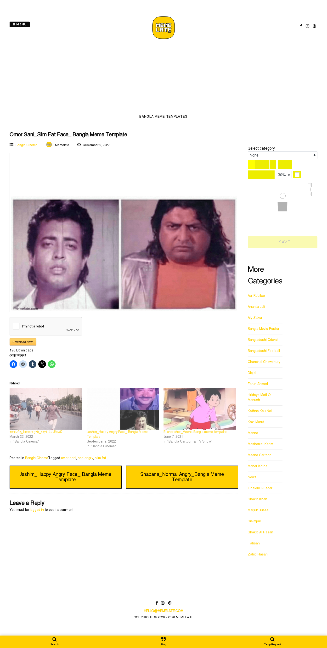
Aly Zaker (255, 318)
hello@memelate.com (163, 611)
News (252, 477)
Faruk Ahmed (258, 384)
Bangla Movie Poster (263, 329)
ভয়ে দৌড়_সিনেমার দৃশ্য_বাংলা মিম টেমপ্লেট (36, 432)
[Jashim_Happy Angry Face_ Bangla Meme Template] (123, 409)
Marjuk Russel (258, 510)
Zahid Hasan (258, 554)
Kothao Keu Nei (260, 411)
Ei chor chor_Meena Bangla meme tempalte (195, 432)
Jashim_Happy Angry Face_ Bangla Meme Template (65, 477)
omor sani (68, 458)
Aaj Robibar (256, 296)
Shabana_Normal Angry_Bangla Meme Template (182, 477)
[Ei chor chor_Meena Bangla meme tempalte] (200, 409)
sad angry (85, 458)
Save (284, 242)
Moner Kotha (257, 466)
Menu (21, 24)
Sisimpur (254, 521)
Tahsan (254, 543)
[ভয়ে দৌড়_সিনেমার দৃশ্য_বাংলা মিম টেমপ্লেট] (46, 409)
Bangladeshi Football (264, 351)
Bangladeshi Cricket (263, 340)
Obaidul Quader (260, 488)
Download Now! (23, 342)
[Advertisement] (163, 78)
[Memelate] (163, 40)
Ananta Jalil (256, 307)
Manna (253, 433)
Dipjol (252, 373)
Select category (261, 148)
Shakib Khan (257, 499)
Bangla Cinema (26, 145)
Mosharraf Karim (260, 444)
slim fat (100, 458)
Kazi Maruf (256, 422)
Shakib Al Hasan (260, 532)
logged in (37, 510)
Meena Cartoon (259, 455)
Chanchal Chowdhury (264, 362)
